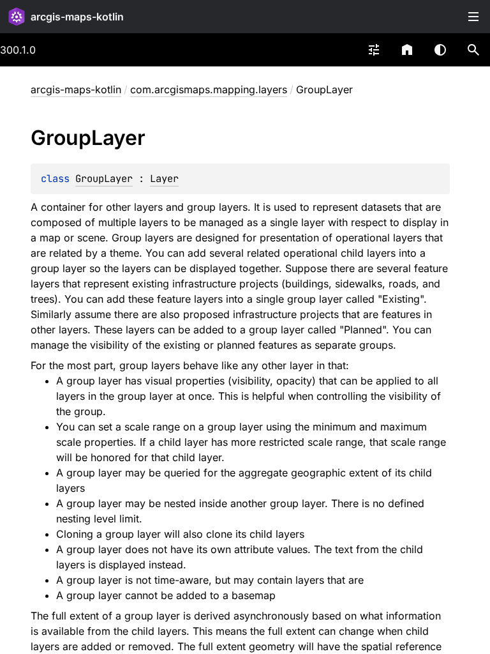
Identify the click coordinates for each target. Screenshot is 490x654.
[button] (473, 49)
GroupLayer (104, 178)
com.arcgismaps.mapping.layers (208, 89)
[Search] (473, 49)
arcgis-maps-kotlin (77, 16)
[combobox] (373, 49)
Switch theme (440, 49)
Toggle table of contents (473, 16)
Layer (164, 178)
